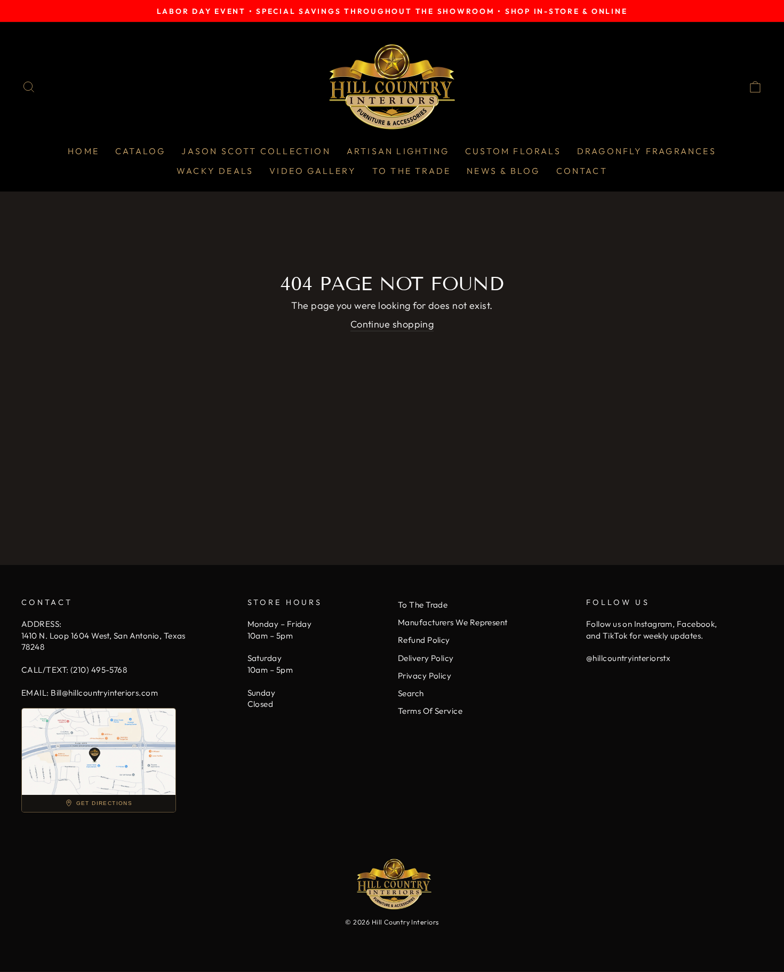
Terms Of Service (430, 711)
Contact (581, 170)
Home (83, 151)
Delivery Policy (426, 658)
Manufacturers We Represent (453, 622)
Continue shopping (392, 324)
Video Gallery (312, 170)
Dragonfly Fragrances (646, 151)
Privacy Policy (424, 676)
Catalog (140, 151)
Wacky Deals (215, 170)
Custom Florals (513, 151)
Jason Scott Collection (255, 151)
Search (411, 693)
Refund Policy (424, 640)
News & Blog (503, 170)
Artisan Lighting (398, 151)
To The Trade (411, 170)
